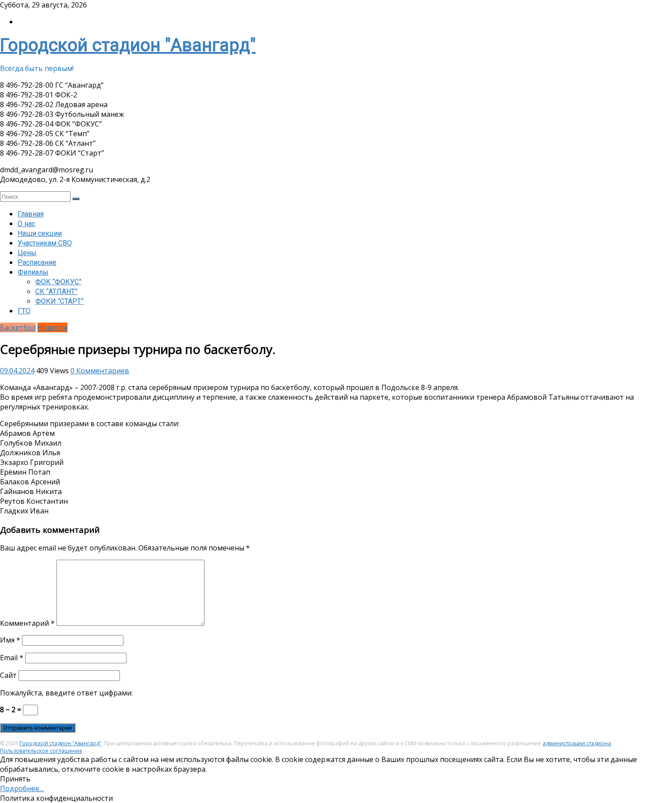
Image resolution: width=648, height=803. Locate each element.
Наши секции (40, 233)
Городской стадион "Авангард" (128, 45)
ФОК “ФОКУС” (58, 282)
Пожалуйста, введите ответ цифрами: (66, 693)
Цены (27, 253)
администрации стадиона (577, 743)
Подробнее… (22, 788)
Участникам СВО (45, 243)
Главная (31, 214)
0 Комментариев (100, 370)
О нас (26, 223)
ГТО (24, 311)
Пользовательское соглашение (41, 751)
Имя (10, 640)
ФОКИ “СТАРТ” (59, 301)
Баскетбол (18, 327)
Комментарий (27, 623)
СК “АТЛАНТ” (56, 291)
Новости (52, 327)
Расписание (37, 262)
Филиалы (33, 272)
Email (11, 657)
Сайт (8, 675)
